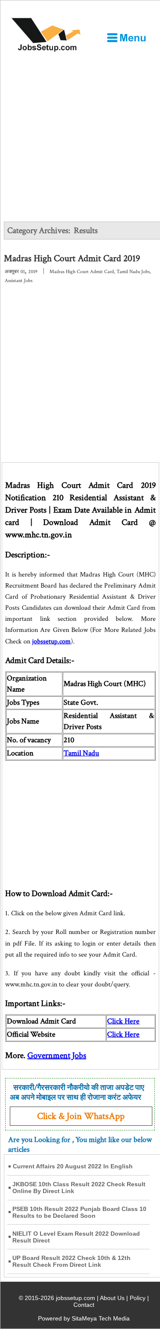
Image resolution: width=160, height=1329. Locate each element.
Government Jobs (56, 1055)
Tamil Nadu (81, 753)
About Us (112, 1297)
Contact (83, 1304)
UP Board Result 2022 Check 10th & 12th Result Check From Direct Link (71, 1261)
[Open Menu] (126, 37)
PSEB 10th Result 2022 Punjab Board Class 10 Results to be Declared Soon (79, 1212)
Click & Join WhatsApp (81, 1116)
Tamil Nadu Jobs (133, 271)
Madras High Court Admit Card (81, 271)
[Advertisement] (80, 137)
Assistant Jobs (18, 280)
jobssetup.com (51, 641)
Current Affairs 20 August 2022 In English (73, 1166)
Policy (137, 1297)
